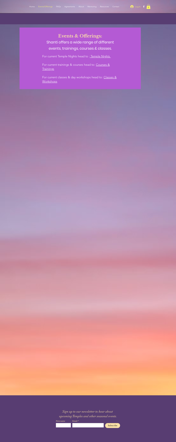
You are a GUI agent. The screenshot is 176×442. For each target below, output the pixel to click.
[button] (148, 6)
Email (75, 421)
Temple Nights (100, 56)
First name (60, 421)
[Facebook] (143, 6)
